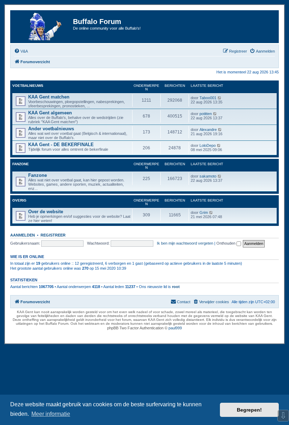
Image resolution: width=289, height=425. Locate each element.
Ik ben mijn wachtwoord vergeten (185, 243)
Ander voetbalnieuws (51, 128)
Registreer (53, 235)
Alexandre (208, 129)
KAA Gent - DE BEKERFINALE (61, 144)
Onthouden (226, 243)
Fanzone (20, 164)
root (176, 287)
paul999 (175, 328)
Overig (19, 200)
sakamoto (207, 176)
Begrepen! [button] (249, 410)
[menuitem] (21, 51)
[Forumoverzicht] (42, 26)
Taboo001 (207, 98)
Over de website (45, 211)
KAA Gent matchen (48, 97)
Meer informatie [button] (50, 414)
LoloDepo (207, 145)
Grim (203, 212)
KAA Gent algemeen (50, 112)
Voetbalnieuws (27, 86)
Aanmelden (22, 235)
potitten (205, 114)
